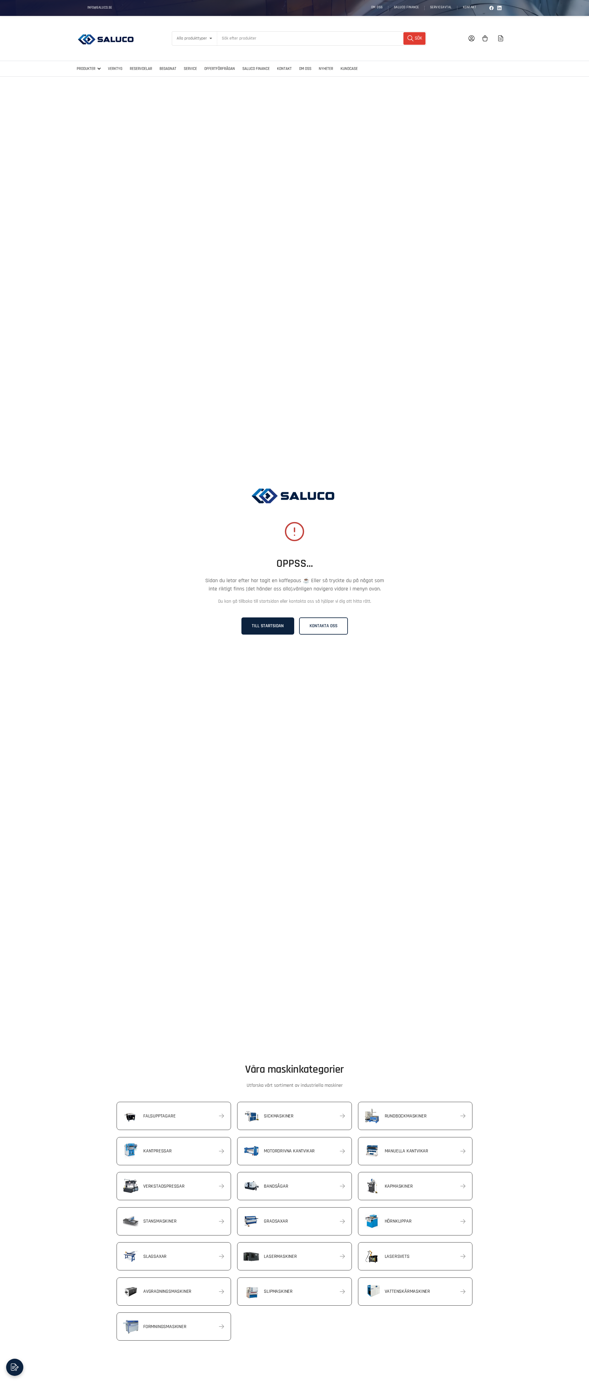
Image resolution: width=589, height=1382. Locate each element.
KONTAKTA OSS (323, 626)
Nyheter (326, 68)
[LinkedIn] (499, 8)
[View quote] (500, 38)
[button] (14, 1367)
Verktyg (115, 68)
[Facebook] (491, 8)
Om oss (305, 68)
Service (190, 68)
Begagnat (168, 68)
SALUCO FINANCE (406, 7)
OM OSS (377, 7)
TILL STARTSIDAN (268, 626)
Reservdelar (141, 68)
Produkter (86, 68)
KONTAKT (469, 7)
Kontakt (284, 68)
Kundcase (349, 68)
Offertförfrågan (219, 68)
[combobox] (321, 38)
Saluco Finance (256, 68)
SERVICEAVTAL (441, 7)
